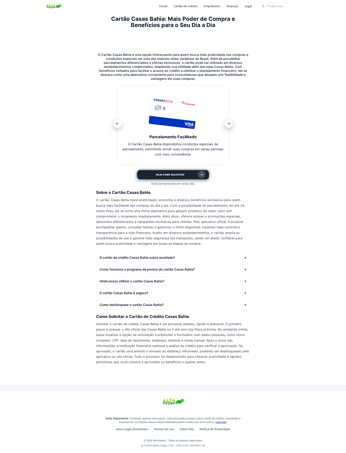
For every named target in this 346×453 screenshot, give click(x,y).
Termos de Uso (164, 429)
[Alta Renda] (53, 6)
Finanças (232, 6)
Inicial (163, 6)
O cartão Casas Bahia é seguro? (124, 293)
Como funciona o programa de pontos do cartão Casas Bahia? (147, 269)
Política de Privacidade (215, 429)
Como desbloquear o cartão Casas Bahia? (132, 305)
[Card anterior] (117, 123)
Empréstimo (212, 6)
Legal (248, 6)
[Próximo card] (228, 123)
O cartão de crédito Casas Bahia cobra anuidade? (137, 258)
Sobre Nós (187, 429)
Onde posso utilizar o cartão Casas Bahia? (132, 281)
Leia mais (220, 422)
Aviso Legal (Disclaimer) (132, 429)
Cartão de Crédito (185, 6)
